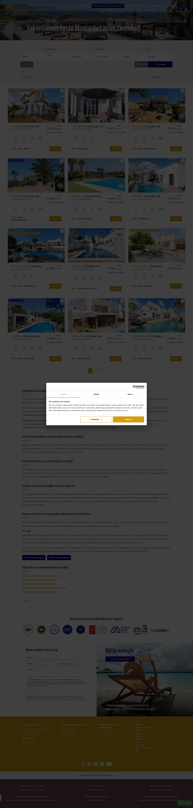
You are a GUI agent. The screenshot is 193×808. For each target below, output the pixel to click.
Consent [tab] (63, 394)
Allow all (128, 419)
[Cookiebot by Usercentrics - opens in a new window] (134, 387)
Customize (95, 419)
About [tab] (130, 394)
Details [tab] (96, 394)
